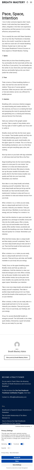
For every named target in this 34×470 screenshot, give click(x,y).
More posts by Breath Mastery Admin (17, 357)
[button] (31, 2)
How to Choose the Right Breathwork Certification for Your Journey (13, 422)
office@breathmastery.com (18, 397)
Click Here (27, 393)
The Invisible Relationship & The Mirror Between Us (14, 417)
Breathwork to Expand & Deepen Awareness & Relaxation (16, 411)
